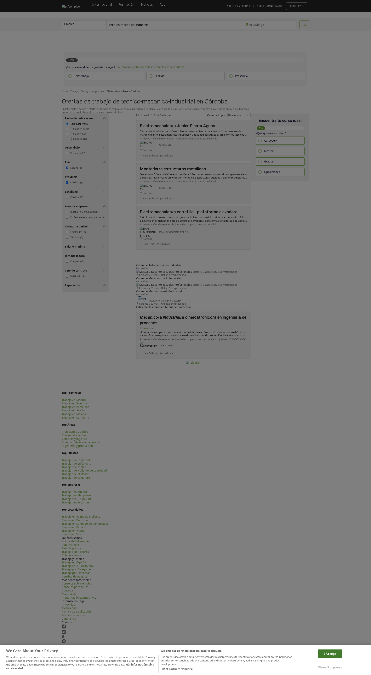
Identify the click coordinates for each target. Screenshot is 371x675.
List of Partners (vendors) (176, 669)
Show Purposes (330, 667)
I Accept (330, 653)
